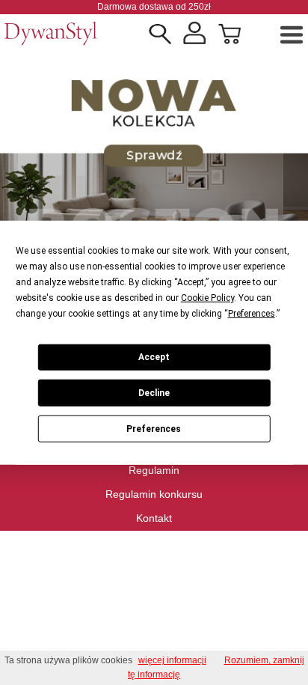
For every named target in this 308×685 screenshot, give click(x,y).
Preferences (153, 428)
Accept (154, 357)
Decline (154, 393)
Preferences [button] (251, 313)
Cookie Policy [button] (207, 297)
